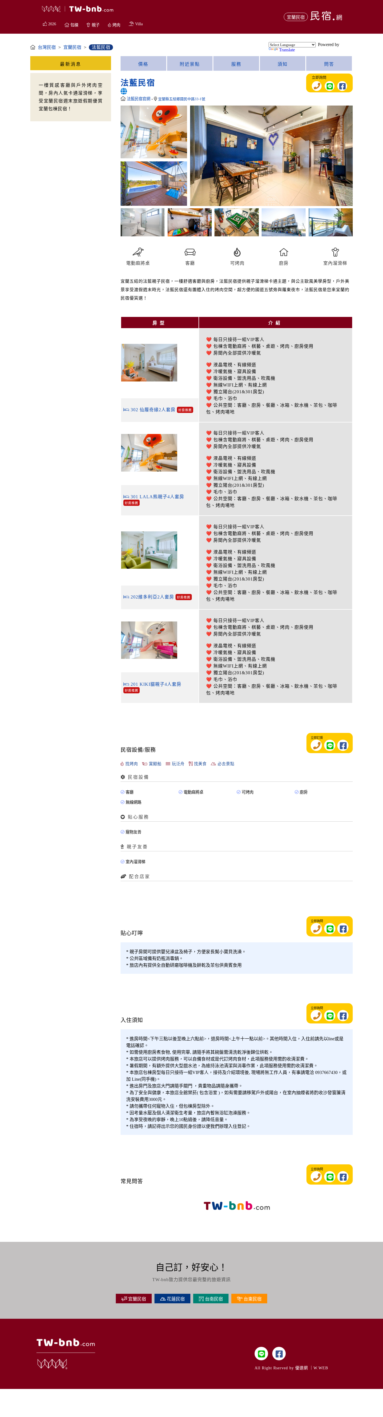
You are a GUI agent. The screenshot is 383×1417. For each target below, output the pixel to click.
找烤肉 (131, 764)
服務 (236, 64)
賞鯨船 (154, 764)
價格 (143, 64)
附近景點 (190, 64)
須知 (283, 64)
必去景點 (225, 764)
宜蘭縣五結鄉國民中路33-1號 (181, 99)
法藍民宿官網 (139, 99)
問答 (329, 64)
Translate (287, 49)
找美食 (200, 764)
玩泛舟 (177, 764)
